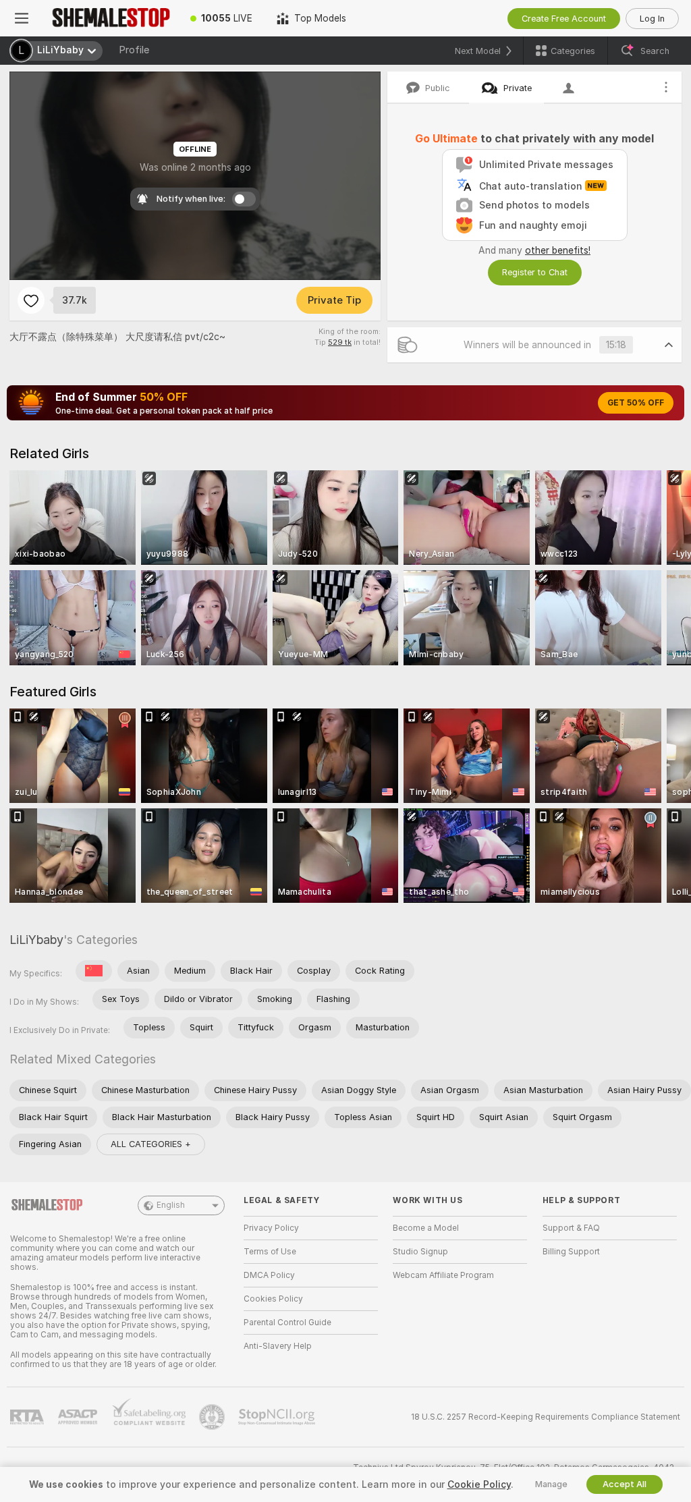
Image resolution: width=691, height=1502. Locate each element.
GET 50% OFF (635, 403)
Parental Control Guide (287, 1322)
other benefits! (557, 250)
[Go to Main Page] (110, 18)
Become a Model (426, 1228)
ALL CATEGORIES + (151, 1144)
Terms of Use (270, 1251)
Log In (652, 18)
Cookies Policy (273, 1299)
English (171, 1205)
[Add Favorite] (31, 300)
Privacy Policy (271, 1228)
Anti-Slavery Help (278, 1346)
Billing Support (571, 1251)
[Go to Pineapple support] (213, 1417)
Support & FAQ (571, 1228)
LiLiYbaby (36, 940)
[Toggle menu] (21, 18)
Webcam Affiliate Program (443, 1275)
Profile (134, 50)
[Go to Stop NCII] (278, 1417)
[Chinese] (94, 971)
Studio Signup (420, 1251)
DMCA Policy (269, 1275)
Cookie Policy (479, 1484)
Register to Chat (535, 272)
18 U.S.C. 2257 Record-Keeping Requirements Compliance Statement (545, 1417)
